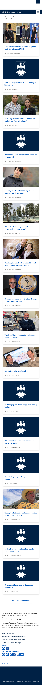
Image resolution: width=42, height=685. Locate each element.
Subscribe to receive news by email (14, 636)
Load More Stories (20, 601)
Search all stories (8, 633)
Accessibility (35, 681)
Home (3, 16)
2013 (7, 16)
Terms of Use (19, 681)
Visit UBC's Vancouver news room (13, 639)
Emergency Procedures (8, 681)
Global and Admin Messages (11, 643)
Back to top (6, 664)
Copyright (27, 681)
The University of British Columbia (15, 4)
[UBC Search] (38, 2)
